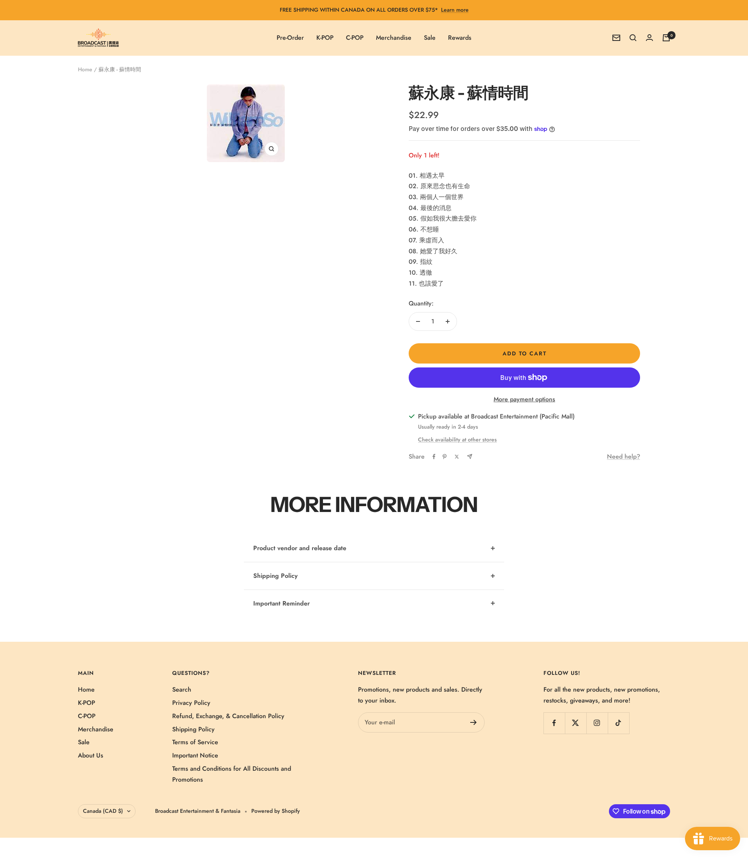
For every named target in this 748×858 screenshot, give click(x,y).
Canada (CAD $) (103, 811)
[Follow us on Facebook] (554, 723)
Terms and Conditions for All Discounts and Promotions (231, 774)
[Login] (649, 37)
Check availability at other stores (457, 439)
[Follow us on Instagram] (597, 723)
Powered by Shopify (275, 811)
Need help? (623, 456)
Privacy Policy (191, 702)
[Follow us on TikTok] (618, 723)
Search (181, 689)
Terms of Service (195, 742)
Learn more (455, 10)
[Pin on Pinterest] (444, 456)
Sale (430, 37)
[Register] (473, 722)
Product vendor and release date (299, 548)
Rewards (459, 37)
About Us (90, 755)
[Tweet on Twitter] (456, 456)
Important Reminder (281, 603)
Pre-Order (290, 37)
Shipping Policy (275, 575)
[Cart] (666, 37)
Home (85, 69)
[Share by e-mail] (469, 456)
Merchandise (393, 37)
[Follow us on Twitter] (575, 723)
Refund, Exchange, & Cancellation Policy (228, 715)
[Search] (633, 37)
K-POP (324, 37)
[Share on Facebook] (434, 456)
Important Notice (195, 755)
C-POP (354, 37)
